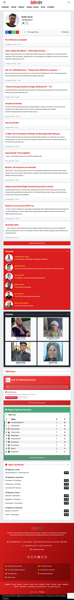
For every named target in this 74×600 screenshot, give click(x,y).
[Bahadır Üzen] (9, 267)
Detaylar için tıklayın (37, 457)
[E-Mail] (23, 23)
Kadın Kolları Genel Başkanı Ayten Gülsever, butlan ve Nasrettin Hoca (39, 268)
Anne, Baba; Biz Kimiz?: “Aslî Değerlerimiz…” (26, 51)
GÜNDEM (5, 7)
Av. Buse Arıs (19, 275)
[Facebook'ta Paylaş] (6, 32)
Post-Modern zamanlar (16, 40)
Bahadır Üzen (20, 266)
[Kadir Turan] (9, 286)
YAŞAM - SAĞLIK (32, 7)
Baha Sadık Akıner (21, 303)
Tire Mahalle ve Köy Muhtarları (36, 586)
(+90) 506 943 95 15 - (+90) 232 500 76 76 (38, 545)
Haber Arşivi (11, 577)
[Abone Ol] (33, 32)
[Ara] (68, 2)
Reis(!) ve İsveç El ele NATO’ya (19, 206)
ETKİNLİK (50, 7)
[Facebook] (28, 557)
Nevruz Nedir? (12, 123)
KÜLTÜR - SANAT (57, 584)
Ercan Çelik (19, 294)
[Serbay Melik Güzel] (9, 258)
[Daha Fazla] (17, 32)
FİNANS (21, 7)
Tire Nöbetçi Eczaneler (15, 566)
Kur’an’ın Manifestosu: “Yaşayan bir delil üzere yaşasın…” (32, 70)
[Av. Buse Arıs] (9, 276)
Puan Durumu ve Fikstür (47, 570)
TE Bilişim (42, 592)
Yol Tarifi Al (23, 397)
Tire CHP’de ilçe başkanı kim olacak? (28, 296)
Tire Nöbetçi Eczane (53, 586)
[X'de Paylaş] (10, 32)
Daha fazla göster (37, 243)
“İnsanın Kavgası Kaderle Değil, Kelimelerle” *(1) (28, 87)
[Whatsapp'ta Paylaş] (13, 32)
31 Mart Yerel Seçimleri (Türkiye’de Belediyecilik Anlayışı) (32, 134)
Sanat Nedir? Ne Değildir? (17, 153)
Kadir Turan (19, 284)
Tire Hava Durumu (46, 566)
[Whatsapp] (42, 557)
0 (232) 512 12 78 (12, 397)
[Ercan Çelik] (9, 295)
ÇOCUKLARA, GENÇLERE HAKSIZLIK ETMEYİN (31, 259)
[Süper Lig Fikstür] (68, 465)
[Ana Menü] (4, 2)
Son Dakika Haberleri (46, 573)
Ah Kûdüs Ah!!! (12, 225)
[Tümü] (68, 251)
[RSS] (45, 557)
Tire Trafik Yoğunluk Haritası (16, 570)
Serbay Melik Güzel (22, 256)
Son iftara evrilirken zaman (24, 306)
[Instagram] (35, 557)
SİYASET (47, 584)
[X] (27, 23)
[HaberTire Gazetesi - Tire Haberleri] (36, 2)
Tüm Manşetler (12, 573)
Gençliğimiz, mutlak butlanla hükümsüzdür (30, 278)
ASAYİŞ (13, 7)
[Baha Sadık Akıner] (9, 304)
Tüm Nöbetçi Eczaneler (38, 403)
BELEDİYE (65, 584)
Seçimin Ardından (13, 104)
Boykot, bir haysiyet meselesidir (20, 167)
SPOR (43, 7)
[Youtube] (38, 557)
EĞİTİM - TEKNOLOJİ (20, 586)
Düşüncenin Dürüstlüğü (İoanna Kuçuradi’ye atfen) (29, 187)
